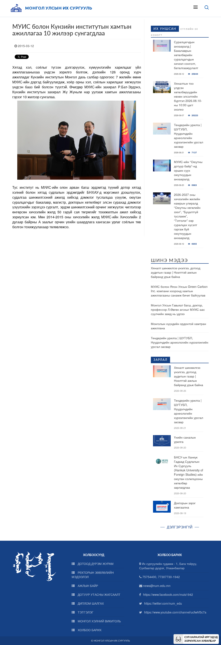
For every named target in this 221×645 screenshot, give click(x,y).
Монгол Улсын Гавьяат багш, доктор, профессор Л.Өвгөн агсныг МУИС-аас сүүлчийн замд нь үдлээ (178, 309)
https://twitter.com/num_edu (163, 603)
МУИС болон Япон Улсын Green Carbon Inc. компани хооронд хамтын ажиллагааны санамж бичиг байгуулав (179, 290)
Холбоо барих (89, 630)
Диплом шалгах (90, 603)
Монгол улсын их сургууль (58, 8)
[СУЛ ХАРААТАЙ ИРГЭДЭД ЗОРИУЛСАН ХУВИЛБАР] (178, 638)
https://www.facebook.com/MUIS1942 (168, 594)
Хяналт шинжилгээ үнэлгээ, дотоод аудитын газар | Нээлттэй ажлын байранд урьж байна (175, 272)
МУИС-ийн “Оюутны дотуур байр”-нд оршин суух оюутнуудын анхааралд (188, 170)
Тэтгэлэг (85, 612)
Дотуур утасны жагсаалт (98, 594)
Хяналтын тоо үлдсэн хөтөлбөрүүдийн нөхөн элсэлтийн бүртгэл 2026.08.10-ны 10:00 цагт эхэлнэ (188, 96)
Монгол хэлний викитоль (99, 621)
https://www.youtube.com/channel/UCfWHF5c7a (175, 612)
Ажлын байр (87, 585)
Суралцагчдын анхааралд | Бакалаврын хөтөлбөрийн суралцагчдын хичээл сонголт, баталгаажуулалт (186, 55)
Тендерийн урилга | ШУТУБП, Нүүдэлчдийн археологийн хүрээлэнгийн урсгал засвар (188, 136)
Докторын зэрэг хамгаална (185, 505)
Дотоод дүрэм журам (95, 563)
